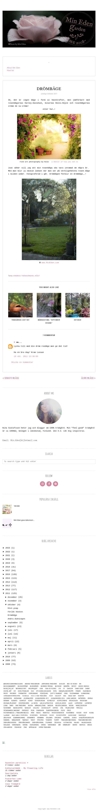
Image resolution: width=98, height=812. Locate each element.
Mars (11, 705)
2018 (7, 567)
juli (10, 630)
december (12, 597)
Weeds (89, 725)
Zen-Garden (8, 727)
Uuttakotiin (67, 722)
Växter (74, 725)
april (11, 642)
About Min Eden (13, 67)
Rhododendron (58, 713)
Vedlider (7, 725)
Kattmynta (81, 698)
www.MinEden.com (50, 263)
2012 (7, 590)
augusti (12, 626)
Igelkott (58, 696)
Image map (72, 696)
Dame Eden (79, 688)
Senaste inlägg (11, 378)
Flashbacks (87, 691)
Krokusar (83, 700)
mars (10, 645)
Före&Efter (22, 693)
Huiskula (25, 696)
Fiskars (78, 691)
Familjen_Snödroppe (66, 691)
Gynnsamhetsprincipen (12, 696)
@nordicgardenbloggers (13, 683)
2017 (7, 571)
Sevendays (43, 715)
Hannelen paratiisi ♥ (16, 763)
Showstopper (61, 715)
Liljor (70, 703)
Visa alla (91, 789)
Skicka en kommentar (22, 362)
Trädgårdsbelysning (68, 720)
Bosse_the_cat (9, 688)
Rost (85, 713)
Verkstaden (16, 725)
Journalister (28, 698)
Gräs (66, 693)
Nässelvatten (17, 708)
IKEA (64, 696)
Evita (55, 691)
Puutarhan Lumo (13, 779)
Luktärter (88, 703)
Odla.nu (36, 708)
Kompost (23, 700)
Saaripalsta (11, 773)
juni (10, 634)
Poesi (63, 710)
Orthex (55, 708)
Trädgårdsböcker (84, 720)
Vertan (25, 725)
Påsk (32, 713)
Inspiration (8, 698)
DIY (15, 691)
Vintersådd (52, 725)
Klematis (14, 700)
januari (12, 653)
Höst (37, 275)
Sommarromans (19, 717)
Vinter (43, 725)
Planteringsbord (52, 710)
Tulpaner (49, 722)
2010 (7, 657)
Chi (59, 688)
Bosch (74, 686)
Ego (32, 691)
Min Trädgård (21, 705)
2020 (7, 559)
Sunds (74, 717)
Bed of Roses (72, 683)
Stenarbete (31, 717)
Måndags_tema (40, 705)
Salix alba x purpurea (20, 715)
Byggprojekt (32, 688)
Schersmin (34, 715)
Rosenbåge (70, 713)
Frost (6, 693)
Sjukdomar (72, 715)
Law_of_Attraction (46, 703)
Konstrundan (40, 700)
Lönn (5, 705)
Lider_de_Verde (60, 703)
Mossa (30, 705)
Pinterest (25, 710)
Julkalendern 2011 (42, 698)
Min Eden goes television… (24, 520)
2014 (7, 582)
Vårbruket (66, 725)
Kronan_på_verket (10, 703)
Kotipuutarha (62, 700)
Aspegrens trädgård (49, 683)
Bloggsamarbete (9, 686)
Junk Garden (71, 698)
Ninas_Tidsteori (81, 705)
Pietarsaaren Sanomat (12, 710)
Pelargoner (69, 708)
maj (9, 638)
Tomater (49, 720)
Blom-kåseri (34, 686)
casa (41, 688)
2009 (7, 660)
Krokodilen (73, 700)
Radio (38, 713)
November (7, 708)
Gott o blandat (56, 693)
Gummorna (85, 693)
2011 (7, 593)
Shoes (51, 715)
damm (87, 688)
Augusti (62, 683)
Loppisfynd (78, 703)
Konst (30, 700)
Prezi (69, 710)
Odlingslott (45, 708)
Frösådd (13, 693)
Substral (66, 717)
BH (80, 683)
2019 (7, 563)
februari (12, 649)
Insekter (81, 696)
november (12, 601)
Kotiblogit (51, 700)
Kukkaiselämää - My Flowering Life (24, 768)
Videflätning (34, 725)
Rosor (78, 713)
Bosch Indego (83, 686)
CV (64, 688)
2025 (7, 548)
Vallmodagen (86, 722)
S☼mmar (6, 715)
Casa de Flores (50, 688)
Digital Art (7, 691)
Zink (25, 727)
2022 (7, 552)
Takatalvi (25, 720)
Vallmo (76, 722)
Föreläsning (33, 693)
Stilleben (49, 717)
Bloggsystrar (23, 686)
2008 (7, 664)
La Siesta (34, 703)
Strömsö (58, 717)
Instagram (17, 698)
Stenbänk (40, 717)
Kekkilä (90, 698)
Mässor (50, 705)
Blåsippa (66, 686)
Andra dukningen (16, 619)
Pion (32, 710)
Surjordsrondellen (86, 717)
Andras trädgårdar (23, 275)
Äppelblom (32, 727)
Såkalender (16, 720)
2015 (7, 578)
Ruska (91, 713)
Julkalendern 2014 (57, 698)
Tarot (33, 720)
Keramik (6, 700)
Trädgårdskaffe (24, 722)
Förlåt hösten (15, 612)
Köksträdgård (24, 703)
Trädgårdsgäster (10, 722)
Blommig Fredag (47, 686)
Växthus (82, 725)
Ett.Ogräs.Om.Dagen (43, 691)
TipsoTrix (40, 720)
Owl (61, 708)
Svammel (7, 720)
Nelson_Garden (61, 705)
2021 (7, 555)
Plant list (10, 70)
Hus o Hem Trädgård (39, 696)
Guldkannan (74, 693)
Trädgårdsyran (37, 722)
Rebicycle (46, 713)
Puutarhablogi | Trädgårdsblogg (16, 713)
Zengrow (17, 727)
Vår (59, 725)
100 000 (17, 506)
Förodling (44, 693)
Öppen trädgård (45, 727)
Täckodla (57, 722)
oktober (12, 605)
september (13, 623)
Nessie (71, 705)
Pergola (79, 708)
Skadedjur (82, 715)
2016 (7, 574)
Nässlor (28, 708)
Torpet (56, 720)
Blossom (58, 686)
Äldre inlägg (87, 378)
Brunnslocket (21, 688)
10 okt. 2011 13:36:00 (26, 356)
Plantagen (40, 710)
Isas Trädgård (12, 784)
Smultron (7, 717)
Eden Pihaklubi (23, 691)
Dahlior (70, 688)
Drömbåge (12, 615)
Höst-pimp (13, 608)
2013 (7, 586)
